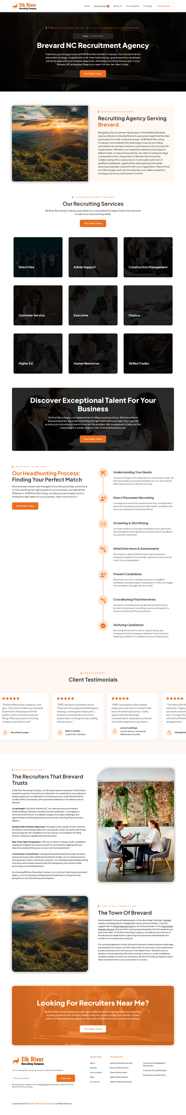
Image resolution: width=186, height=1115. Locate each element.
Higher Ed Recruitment (119, 1077)
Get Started (164, 6)
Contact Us (94, 1082)
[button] (101, 6)
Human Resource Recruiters (154, 1075)
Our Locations (132, 6)
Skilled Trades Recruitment (121, 1082)
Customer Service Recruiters (155, 1070)
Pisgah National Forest (123, 926)
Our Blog (147, 6)
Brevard (167, 920)
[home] (24, 6)
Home (87, 6)
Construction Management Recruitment (154, 1064)
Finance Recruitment (118, 1072)
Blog (92, 1077)
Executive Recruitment (119, 1068)
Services (93, 1068)
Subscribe (66, 1078)
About (92, 1063)
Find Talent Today (93, 73)
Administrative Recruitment (121, 1063)
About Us (117, 6)
